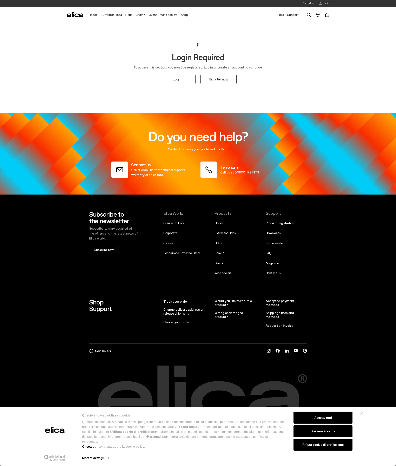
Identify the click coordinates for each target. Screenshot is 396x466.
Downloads (273, 233)
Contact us (273, 273)
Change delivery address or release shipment (183, 311)
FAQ (268, 253)
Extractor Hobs (225, 233)
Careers (168, 243)
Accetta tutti (323, 417)
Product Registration (280, 223)
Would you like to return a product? (233, 302)
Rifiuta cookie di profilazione (323, 444)
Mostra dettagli (93, 458)
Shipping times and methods (280, 314)
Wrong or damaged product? (228, 314)
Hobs (218, 243)
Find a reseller (275, 243)
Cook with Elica (173, 223)
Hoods (218, 223)
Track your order (175, 301)
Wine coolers (222, 273)
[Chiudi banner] (361, 413)
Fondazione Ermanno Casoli (181, 253)
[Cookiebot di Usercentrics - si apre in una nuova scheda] (55, 458)
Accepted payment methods (280, 302)
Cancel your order (176, 322)
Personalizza (320, 431)
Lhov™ (219, 253)
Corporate (170, 233)
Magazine (272, 263)
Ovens (218, 263)
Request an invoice (279, 325)
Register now (218, 79)
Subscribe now (104, 250)
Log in (177, 79)
